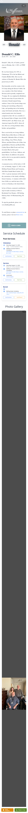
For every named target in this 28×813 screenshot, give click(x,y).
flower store (19, 215)
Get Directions (8, 256)
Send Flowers (19, 297)
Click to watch (9, 277)
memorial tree (21, 212)
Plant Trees (19, 256)
